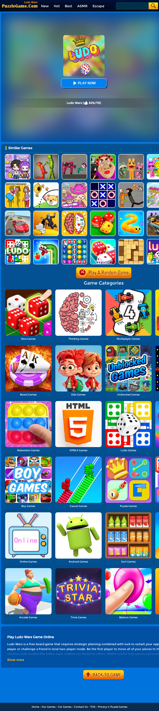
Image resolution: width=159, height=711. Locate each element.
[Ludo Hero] (17, 240)
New (45, 6)
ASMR (82, 6)
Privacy (102, 706)
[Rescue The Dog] (46, 183)
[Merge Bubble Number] (74, 240)
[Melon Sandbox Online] (46, 155)
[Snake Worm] (46, 240)
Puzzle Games (118, 706)
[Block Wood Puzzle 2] (131, 240)
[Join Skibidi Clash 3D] (46, 212)
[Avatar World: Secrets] (17, 155)
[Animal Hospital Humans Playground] (131, 155)
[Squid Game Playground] (74, 155)
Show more (15, 660)
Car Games (64, 706)
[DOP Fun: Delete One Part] (17, 183)
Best (68, 6)
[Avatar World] (74, 183)
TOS (92, 706)
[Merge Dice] (103, 212)
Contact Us (81, 706)
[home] (19, 5)
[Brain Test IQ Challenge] (74, 212)
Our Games (48, 706)
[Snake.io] (131, 212)
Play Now (87, 83)
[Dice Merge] (103, 240)
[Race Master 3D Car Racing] (17, 212)
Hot (57, 6)
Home (35, 706)
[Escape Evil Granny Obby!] (103, 155)
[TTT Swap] (103, 183)
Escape (98, 6)
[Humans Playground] (131, 183)
